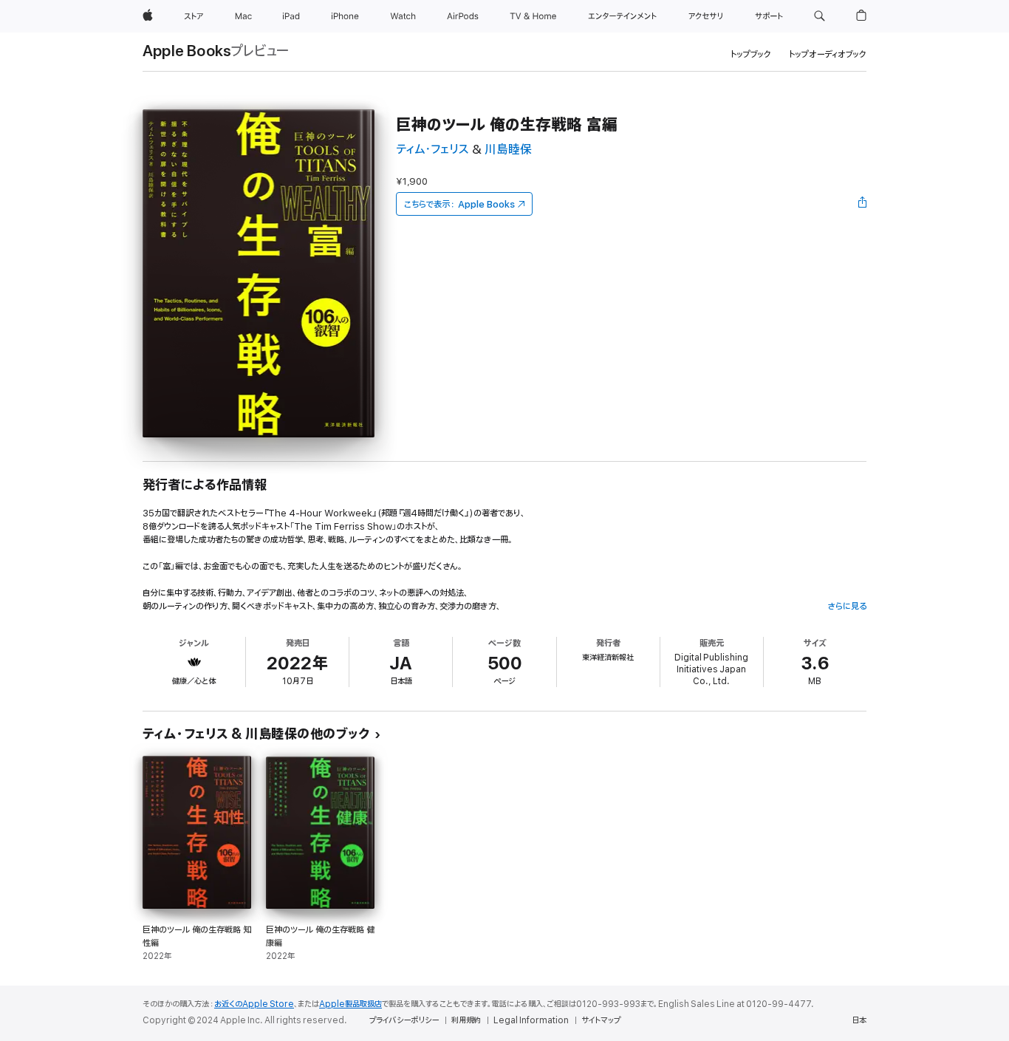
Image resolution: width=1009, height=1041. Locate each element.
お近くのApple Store (254, 1004)
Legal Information (531, 1020)
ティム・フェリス (432, 149)
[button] (819, 16)
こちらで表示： (459, 204)
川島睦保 (508, 149)
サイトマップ (600, 1020)
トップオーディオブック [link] (827, 54)
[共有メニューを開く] (862, 203)
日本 (859, 1020)
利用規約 (466, 1020)
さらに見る (846, 606)
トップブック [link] (751, 54)
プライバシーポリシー (404, 1020)
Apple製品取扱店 (350, 1004)
